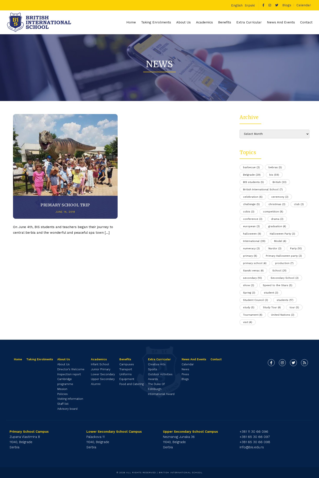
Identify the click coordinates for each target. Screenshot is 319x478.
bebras (275, 167)
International (254, 241)
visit (247, 322)
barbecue (251, 167)
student (271, 292)
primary (250, 255)
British (279, 182)
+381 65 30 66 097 (255, 437)
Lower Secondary (103, 374)
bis (274, 174)
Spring (249, 292)
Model (280, 241)
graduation (277, 226)
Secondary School (285, 277)
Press (185, 374)
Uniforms (125, 374)
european (251, 226)
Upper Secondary (103, 379)
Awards (153, 379)
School (279, 270)
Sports (152, 369)
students (285, 300)
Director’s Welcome (70, 369)
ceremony (279, 196)
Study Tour (272, 307)
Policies (62, 394)
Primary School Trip (65, 204)
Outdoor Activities (160, 374)
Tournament (252, 314)
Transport (125, 369)
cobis (248, 211)
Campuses (126, 364)
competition (273, 211)
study (248, 307)
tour (294, 307)
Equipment (126, 379)
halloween (252, 233)
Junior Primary (100, 369)
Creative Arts (157, 364)
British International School (263, 189)
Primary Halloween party (284, 255)
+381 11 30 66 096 (254, 431)
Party (296, 248)
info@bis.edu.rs (252, 447)
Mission (62, 389)
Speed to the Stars (277, 285)
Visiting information (70, 398)
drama (277, 218)
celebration (253, 196)
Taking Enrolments (156, 22)
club (299, 204)
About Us (63, 364)
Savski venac (253, 270)
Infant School (100, 364)
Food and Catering (131, 384)
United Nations (282, 314)
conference (252, 218)
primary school (254, 263)
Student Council (255, 300)
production (284, 263)
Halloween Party (282, 233)
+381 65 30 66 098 (255, 442)
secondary (252, 277)
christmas (276, 204)
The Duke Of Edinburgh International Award (161, 389)
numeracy (251, 248)
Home (131, 22)
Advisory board (67, 408)
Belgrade (252, 174)
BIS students (253, 182)
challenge (251, 204)
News (185, 369)
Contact (306, 22)
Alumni (95, 384)
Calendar (303, 5)
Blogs (286, 5)
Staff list (63, 403)
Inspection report (69, 374)
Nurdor (274, 248)
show (248, 285)
